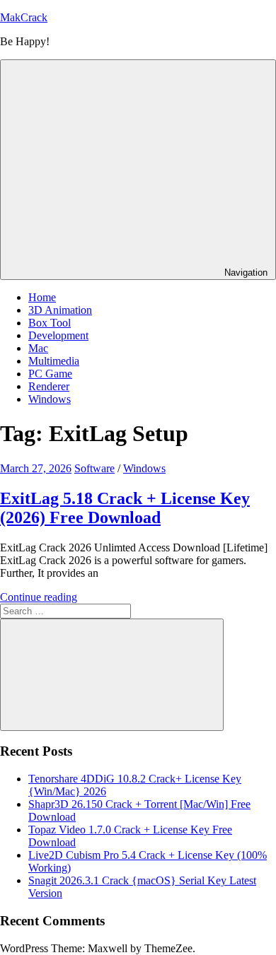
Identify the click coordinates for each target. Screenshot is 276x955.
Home (42, 297)
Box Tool (49, 323)
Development (58, 335)
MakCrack (23, 17)
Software (94, 468)
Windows (49, 399)
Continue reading (38, 597)
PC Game (50, 374)
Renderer (48, 386)
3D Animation (60, 310)
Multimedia (53, 361)
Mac (38, 348)
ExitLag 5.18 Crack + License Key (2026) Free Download (125, 508)
